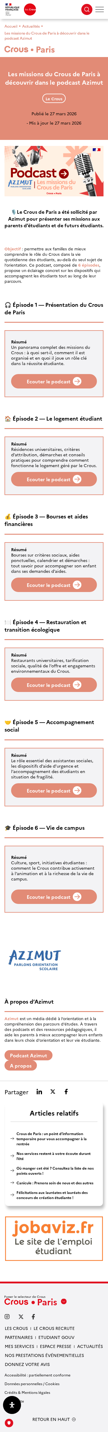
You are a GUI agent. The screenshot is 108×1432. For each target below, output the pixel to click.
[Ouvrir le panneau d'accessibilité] (12, 1405)
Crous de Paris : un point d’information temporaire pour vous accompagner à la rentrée (51, 1138)
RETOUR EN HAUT (51, 1419)
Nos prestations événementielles (44, 1355)
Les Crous (16, 1328)
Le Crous (54, 98)
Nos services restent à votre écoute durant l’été (53, 1156)
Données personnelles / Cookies (31, 1383)
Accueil (10, 26)
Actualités (31, 26)
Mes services (19, 1346)
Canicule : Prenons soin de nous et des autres (54, 1182)
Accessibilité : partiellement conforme (37, 1374)
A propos (21, 1065)
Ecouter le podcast (48, 381)
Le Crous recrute (54, 1328)
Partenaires (19, 1337)
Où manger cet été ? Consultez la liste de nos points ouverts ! (55, 1170)
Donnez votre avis (27, 1364)
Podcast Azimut (28, 1055)
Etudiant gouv (56, 1337)
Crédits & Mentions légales (27, 1392)
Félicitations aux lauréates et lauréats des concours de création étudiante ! (52, 1195)
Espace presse (55, 1346)
